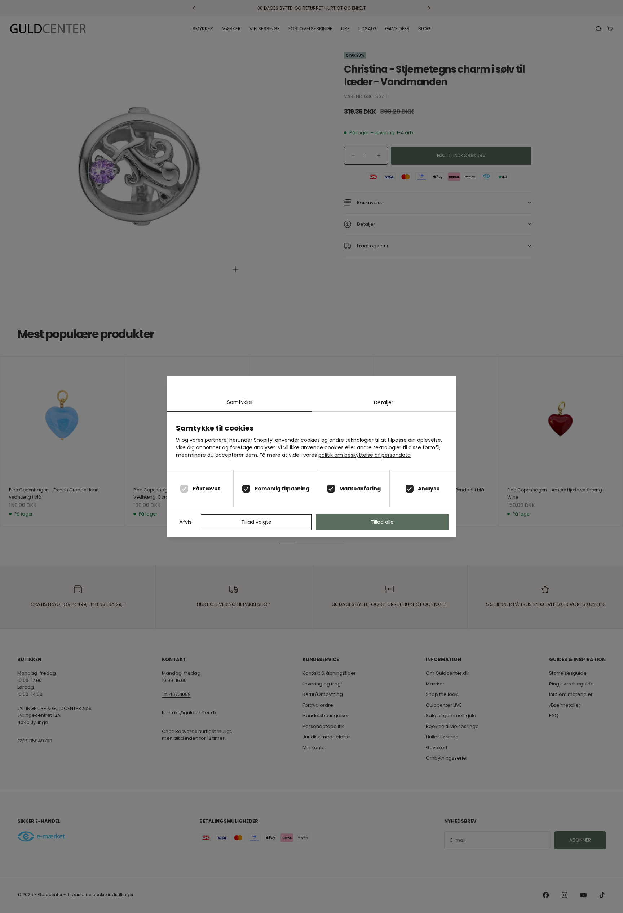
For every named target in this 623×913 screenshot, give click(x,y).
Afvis (185, 522)
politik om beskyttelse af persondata (364, 455)
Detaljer (383, 402)
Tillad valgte (256, 522)
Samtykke (239, 402)
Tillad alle (382, 522)
